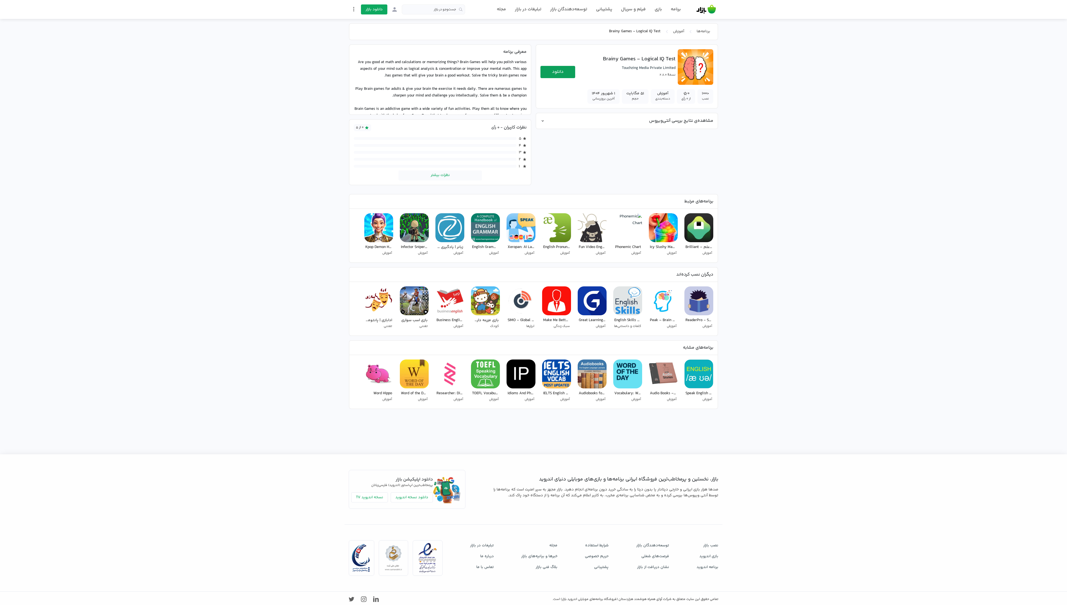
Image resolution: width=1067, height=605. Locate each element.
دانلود (558, 71)
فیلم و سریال (633, 9)
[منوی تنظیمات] (354, 9)
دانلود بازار (374, 9)
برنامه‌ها (703, 31)
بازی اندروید (708, 556)
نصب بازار (710, 545)
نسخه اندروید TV (369, 497)
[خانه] (706, 9)
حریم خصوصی (597, 556)
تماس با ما (485, 567)
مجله (501, 9)
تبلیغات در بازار (528, 9)
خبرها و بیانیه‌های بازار (539, 556)
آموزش (678, 31)
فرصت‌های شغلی (655, 556)
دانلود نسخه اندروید (411, 497)
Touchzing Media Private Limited (648, 68)
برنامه (676, 9)
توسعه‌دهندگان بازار (568, 9)
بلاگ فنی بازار (546, 567)
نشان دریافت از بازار (653, 567)
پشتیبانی (604, 9)
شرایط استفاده (597, 545)
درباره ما (487, 556)
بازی (658, 9)
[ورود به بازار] (395, 9)
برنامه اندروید (707, 567)
